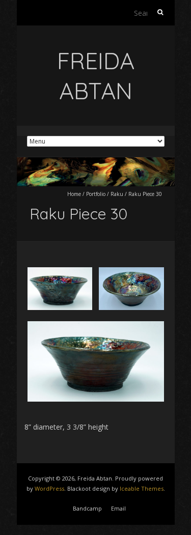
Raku (117, 194)
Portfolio (95, 194)
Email (118, 508)
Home (74, 194)
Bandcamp (87, 508)
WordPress (49, 488)
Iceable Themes (141, 488)
